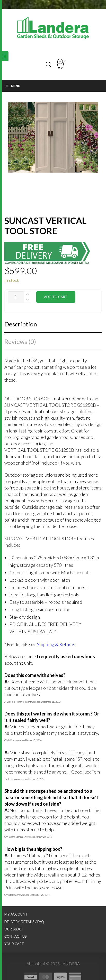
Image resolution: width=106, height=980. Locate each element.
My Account (16, 914)
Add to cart (56, 297)
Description (20, 324)
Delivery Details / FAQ (24, 922)
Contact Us (15, 936)
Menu (15, 85)
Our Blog (13, 929)
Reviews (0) (20, 341)
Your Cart (14, 944)
